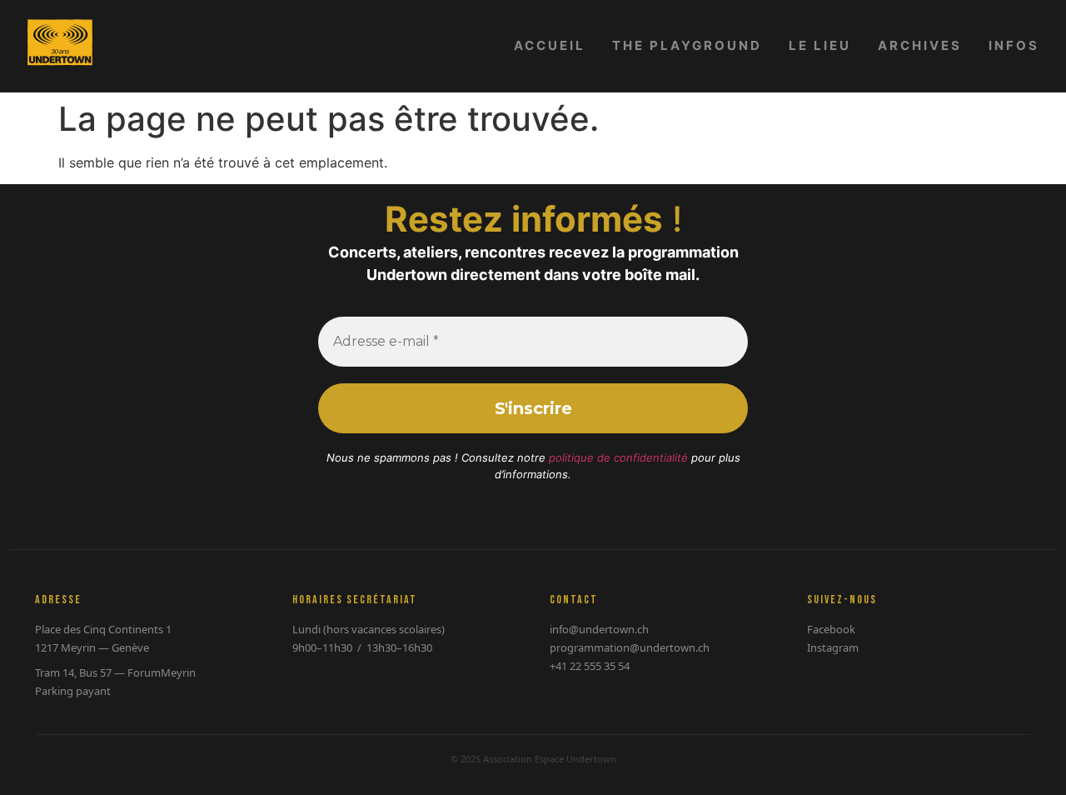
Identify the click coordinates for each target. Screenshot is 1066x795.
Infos (1014, 45)
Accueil (549, 45)
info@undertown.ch (599, 629)
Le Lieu (820, 45)
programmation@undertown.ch (630, 647)
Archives (920, 45)
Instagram (833, 647)
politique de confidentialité (618, 457)
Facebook (831, 629)
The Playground (687, 45)
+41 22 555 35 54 (590, 665)
